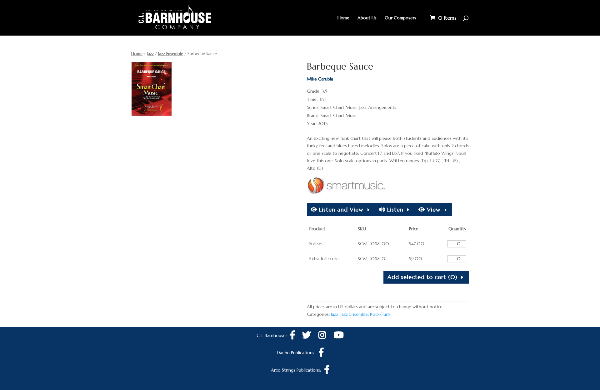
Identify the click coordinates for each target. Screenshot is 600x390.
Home (343, 18)
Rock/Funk (380, 314)
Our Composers (400, 18)
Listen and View (340, 209)
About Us (367, 18)
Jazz (150, 53)
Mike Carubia (320, 79)
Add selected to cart (423, 276)
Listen (394, 209)
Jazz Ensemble (170, 53)
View (433, 209)
